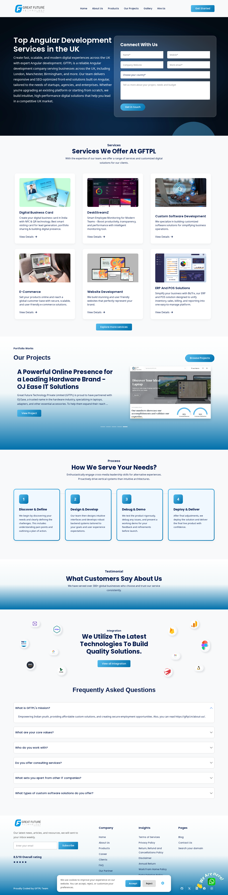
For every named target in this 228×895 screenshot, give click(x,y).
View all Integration (114, 657)
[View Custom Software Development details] (180, 192)
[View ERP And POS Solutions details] (180, 268)
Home (83, 8)
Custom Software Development (180, 216)
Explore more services (114, 327)
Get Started (202, 8)
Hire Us (161, 8)
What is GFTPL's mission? (32, 701)
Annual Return (147, 857)
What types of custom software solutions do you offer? (54, 786)
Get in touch (133, 107)
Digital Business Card (36, 212)
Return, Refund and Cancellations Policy (151, 843)
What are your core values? (34, 726)
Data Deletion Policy (151, 868)
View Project (29, 408)
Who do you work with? (31, 741)
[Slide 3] (114, 420)
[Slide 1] (103, 420)
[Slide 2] (108, 420)
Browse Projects (200, 358)
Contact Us (185, 836)
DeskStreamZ (98, 212)
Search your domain (190, 841)
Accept (133, 883)
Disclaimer (145, 851)
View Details (26, 236)
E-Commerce (30, 292)
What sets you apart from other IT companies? (48, 771)
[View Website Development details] (112, 268)
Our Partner (106, 864)
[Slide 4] (119, 420)
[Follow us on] (182, 881)
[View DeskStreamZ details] (112, 192)
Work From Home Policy (153, 862)
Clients (103, 852)
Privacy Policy (147, 836)
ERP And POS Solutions (172, 288)
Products (113, 8)
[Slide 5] (125, 420)
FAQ (101, 858)
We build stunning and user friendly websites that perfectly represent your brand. (109, 300)
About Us (97, 8)
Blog (181, 830)
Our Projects (131, 8)
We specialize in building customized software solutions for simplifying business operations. (180, 225)
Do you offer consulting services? (38, 756)
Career (103, 847)
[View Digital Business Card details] (44, 192)
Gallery (148, 8)
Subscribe (68, 838)
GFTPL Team (41, 881)
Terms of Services (149, 830)
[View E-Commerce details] (44, 268)
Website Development (105, 292)
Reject (149, 883)
